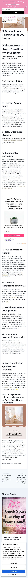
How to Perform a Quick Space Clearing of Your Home (7, 477)
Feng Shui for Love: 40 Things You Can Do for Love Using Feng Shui (21, 478)
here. (7, 301)
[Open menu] (24, 18)
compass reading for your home (13, 140)
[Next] (24, 520)
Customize (13, 563)
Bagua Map (8, 387)
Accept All (14, 571)
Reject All (14, 567)
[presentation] (14, 515)
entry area (13, 297)
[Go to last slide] (4, 520)
